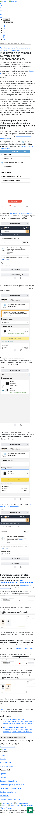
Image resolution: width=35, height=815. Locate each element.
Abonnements (21, 48)
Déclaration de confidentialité (10, 788)
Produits (3, 759)
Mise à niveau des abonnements (17, 729)
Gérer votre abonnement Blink (18, 721)
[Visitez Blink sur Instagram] (21, 803)
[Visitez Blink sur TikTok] (13, 805)
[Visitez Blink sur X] (3, 805)
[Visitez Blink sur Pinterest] (6, 808)
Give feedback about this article (14, 738)
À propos (3, 774)
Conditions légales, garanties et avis (12, 785)
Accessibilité (4, 796)
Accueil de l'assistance (7, 48)
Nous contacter (5, 763)
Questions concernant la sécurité (11, 799)
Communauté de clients (8, 781)
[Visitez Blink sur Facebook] (6, 803)
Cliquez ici (3, 709)
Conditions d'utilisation (8, 792)
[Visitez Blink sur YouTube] (27, 805)
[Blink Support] (9, 1)
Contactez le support (7, 747)
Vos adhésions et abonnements (21, 214)
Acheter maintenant (7, 766)
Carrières (3, 777)
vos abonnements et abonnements (16, 581)
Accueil (2, 755)
